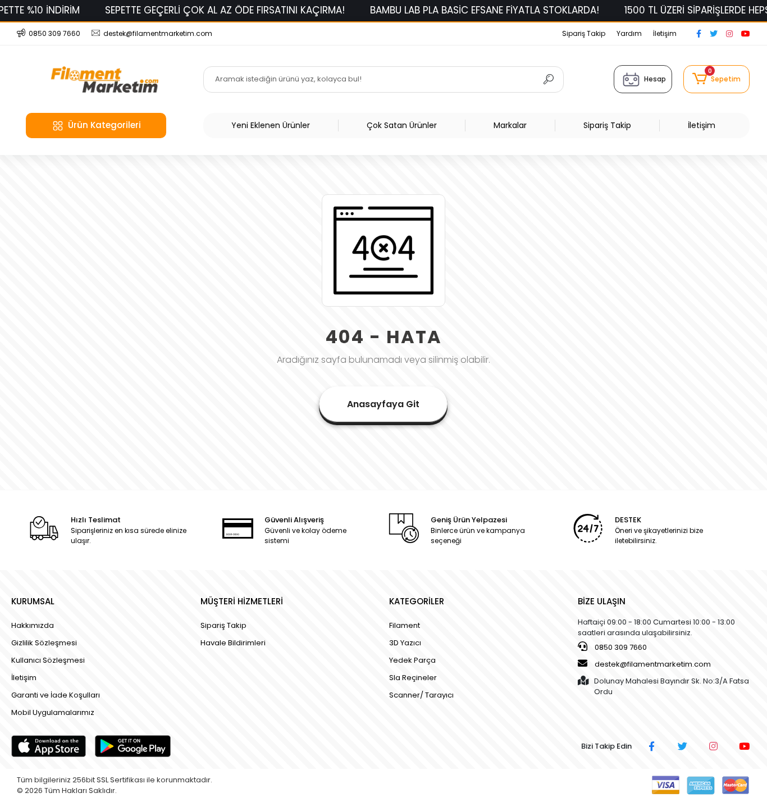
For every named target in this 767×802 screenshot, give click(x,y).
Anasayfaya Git (383, 404)
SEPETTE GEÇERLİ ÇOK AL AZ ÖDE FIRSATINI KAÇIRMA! (225, 10)
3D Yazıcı (405, 642)
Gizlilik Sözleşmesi (44, 642)
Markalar (510, 125)
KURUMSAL (32, 601)
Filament (404, 625)
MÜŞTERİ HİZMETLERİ (241, 601)
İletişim (665, 33)
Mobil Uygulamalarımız (52, 712)
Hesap (655, 79)
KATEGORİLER (416, 601)
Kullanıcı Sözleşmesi (48, 660)
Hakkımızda (32, 625)
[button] (716, 79)
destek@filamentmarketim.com (653, 664)
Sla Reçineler (413, 677)
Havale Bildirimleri (233, 642)
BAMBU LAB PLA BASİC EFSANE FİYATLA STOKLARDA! (484, 10)
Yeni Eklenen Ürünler (270, 125)
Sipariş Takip (583, 33)
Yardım (629, 33)
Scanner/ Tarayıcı (421, 695)
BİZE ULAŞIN (602, 601)
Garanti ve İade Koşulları (55, 695)
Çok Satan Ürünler (402, 125)
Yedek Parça (412, 660)
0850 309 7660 (620, 647)
